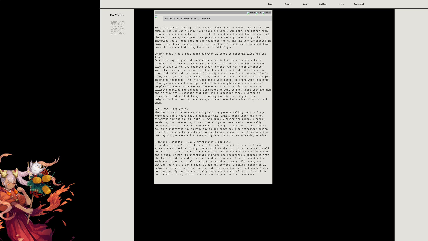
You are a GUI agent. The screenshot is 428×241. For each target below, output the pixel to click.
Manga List (117, 29)
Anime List (117, 22)
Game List (117, 26)
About (288, 4)
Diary (305, 4)
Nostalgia (117, 31)
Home (270, 4)
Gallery (323, 4)
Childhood (117, 24)
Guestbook (359, 4)
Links (341, 4)
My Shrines (117, 33)
